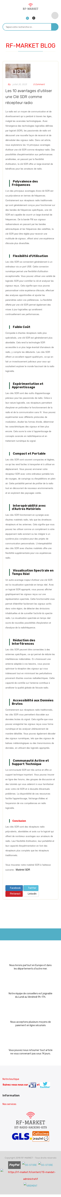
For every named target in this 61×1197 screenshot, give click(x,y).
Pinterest (15, 893)
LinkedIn (32, 893)
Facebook (15, 888)
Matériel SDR (23, 869)
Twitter (31, 888)
